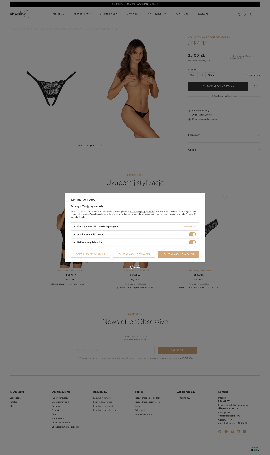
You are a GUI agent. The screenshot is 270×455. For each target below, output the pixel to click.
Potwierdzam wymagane (134, 254)
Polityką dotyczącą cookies (142, 211)
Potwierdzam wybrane (90, 254)
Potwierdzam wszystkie (179, 254)
